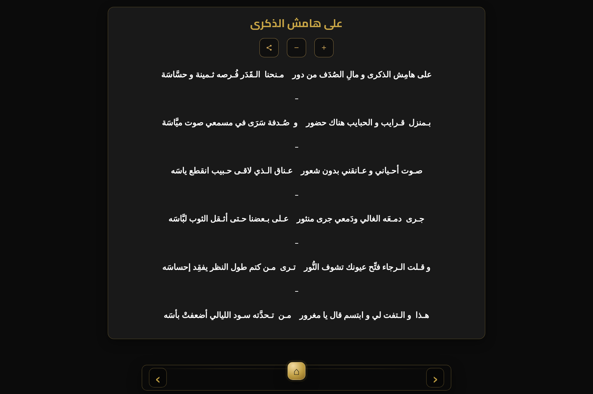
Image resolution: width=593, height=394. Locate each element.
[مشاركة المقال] (269, 47)
